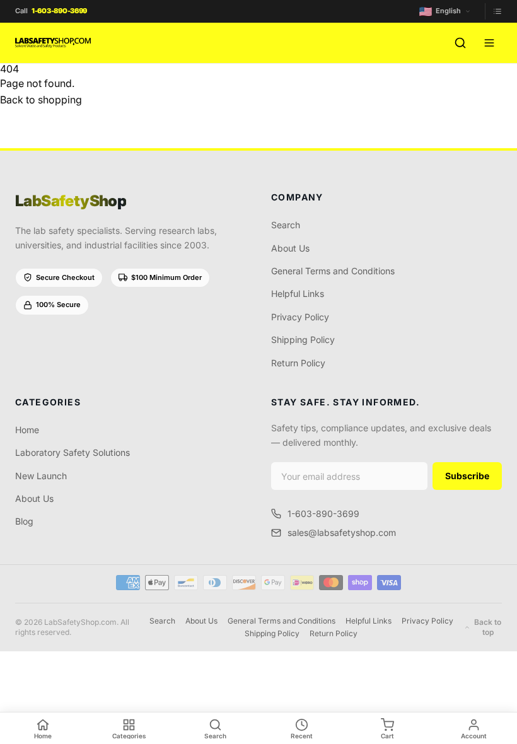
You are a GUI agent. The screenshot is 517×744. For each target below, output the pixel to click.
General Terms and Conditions (333, 270)
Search (285, 224)
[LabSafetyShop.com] (53, 43)
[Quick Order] (493, 11)
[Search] (460, 42)
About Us (290, 248)
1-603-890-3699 (323, 513)
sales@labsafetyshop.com (342, 532)
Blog (24, 521)
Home (27, 429)
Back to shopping (41, 99)
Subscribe (467, 475)
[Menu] (489, 42)
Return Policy (298, 362)
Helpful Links (297, 293)
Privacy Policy (300, 316)
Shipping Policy (303, 339)
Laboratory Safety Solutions (72, 452)
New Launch (41, 475)
